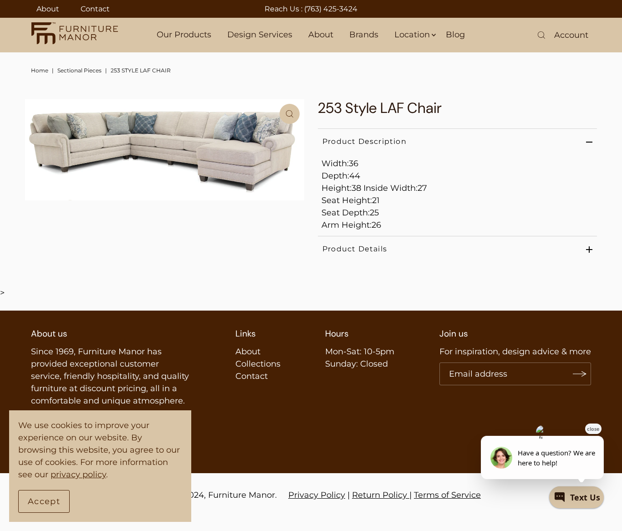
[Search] (541, 35)
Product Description (364, 141)
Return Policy (379, 495)
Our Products (184, 35)
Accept (44, 501)
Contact (95, 9)
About (47, 9)
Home (39, 70)
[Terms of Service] (408, 495)
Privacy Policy (316, 495)
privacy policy (78, 475)
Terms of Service (447, 495)
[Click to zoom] (290, 114)
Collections (257, 364)
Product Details (354, 249)
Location (412, 35)
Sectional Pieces (79, 70)
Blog (455, 35)
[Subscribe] (579, 374)
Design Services (259, 35)
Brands (363, 35)
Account (571, 35)
